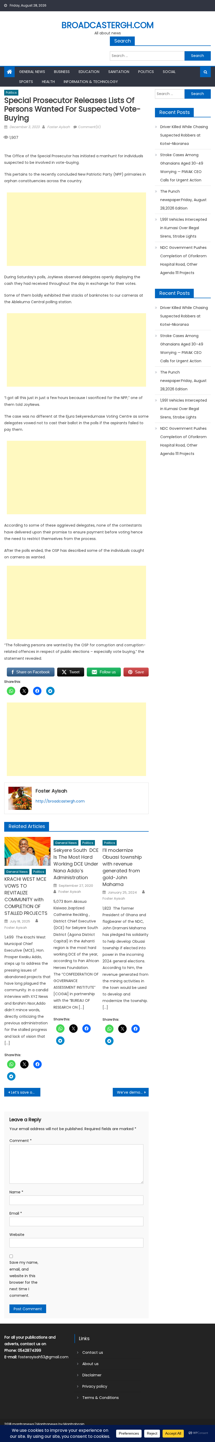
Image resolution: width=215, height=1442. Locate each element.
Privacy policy (94, 1386)
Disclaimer (91, 1375)
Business (62, 71)
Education (89, 71)
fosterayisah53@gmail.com (43, 1357)
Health (48, 81)
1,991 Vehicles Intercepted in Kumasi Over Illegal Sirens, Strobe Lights (183, 228)
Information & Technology (91, 81)
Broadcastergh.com (108, 25)
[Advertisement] (76, 229)
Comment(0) (89, 126)
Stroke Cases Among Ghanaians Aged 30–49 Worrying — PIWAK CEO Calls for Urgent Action (181, 167)
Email (15, 1213)
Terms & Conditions (100, 1397)
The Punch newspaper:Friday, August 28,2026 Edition (183, 200)
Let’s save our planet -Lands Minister (25, 1092)
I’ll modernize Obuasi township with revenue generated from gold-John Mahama (122, 867)
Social (169, 71)
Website (16, 1234)
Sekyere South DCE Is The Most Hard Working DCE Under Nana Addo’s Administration (76, 864)
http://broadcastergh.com (60, 801)
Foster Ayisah (58, 126)
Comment (20, 1140)
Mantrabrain (73, 1424)
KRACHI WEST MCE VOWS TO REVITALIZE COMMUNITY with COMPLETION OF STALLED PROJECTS (25, 896)
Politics (146, 71)
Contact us (92, 1352)
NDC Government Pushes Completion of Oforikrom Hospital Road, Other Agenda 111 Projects (183, 260)
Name (16, 1192)
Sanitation (118, 71)
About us (90, 1363)
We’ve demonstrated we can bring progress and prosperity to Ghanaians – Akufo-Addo (133, 1092)
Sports (26, 81)
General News (32, 71)
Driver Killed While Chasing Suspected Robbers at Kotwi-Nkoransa (184, 135)
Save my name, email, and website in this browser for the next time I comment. (23, 1279)
